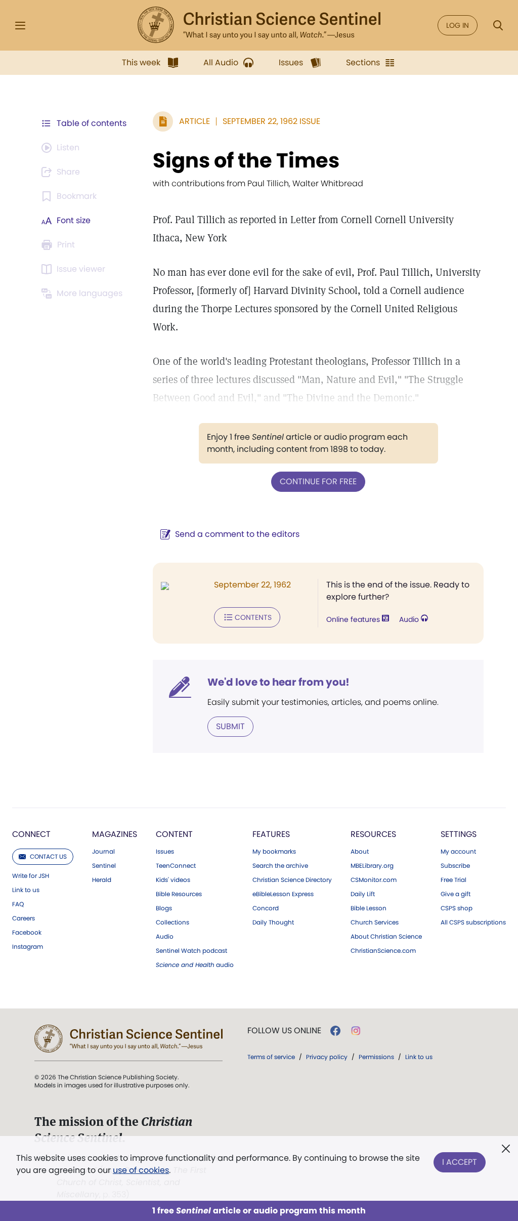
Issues (165, 852)
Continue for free (318, 481)
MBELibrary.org (372, 866)
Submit (230, 726)
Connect (31, 834)
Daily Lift (363, 894)
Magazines (114, 834)
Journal (103, 852)
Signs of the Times (246, 160)
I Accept (459, 1162)
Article (194, 121)
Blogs (164, 908)
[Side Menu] (20, 25)
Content (174, 834)
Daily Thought (273, 922)
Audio (410, 619)
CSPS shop (456, 908)
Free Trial (453, 880)
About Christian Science (386, 937)
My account (458, 852)
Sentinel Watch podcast (191, 951)
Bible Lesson (368, 908)
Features (271, 834)
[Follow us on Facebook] (335, 1031)
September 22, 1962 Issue (271, 121)
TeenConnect (176, 866)
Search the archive (280, 866)
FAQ (18, 904)
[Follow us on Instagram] (356, 1031)
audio (195, 965)
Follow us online (284, 1031)
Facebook (26, 933)
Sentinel (104, 866)
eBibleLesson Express (283, 894)
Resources (373, 834)
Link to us (25, 890)
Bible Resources (179, 894)
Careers (23, 918)
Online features (354, 619)
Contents (253, 617)
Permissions (376, 1056)
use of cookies (141, 1170)
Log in (457, 25)
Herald (101, 880)
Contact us (48, 856)
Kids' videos (173, 880)
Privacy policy (327, 1056)
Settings (459, 834)
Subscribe (455, 866)
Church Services (375, 922)
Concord (265, 908)
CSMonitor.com (374, 880)
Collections (172, 922)
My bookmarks (274, 852)
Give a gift (455, 894)
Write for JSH (30, 876)
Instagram (27, 947)
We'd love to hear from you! (278, 682)
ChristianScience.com (383, 951)
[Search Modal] (498, 25)
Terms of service (271, 1056)
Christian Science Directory (292, 880)
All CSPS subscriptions (473, 922)
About (360, 852)
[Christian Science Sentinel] (259, 25)
